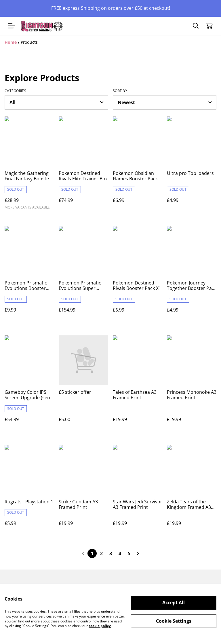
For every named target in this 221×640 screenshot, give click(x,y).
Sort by (120, 91)
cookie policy (100, 625)
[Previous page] (82, 553)
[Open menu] (11, 26)
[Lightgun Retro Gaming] (42, 26)
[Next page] (138, 553)
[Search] (196, 26)
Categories (15, 91)
